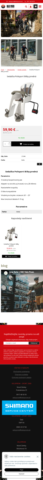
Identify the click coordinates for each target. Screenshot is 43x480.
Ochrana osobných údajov (21, 377)
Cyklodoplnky (11, 70)
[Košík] (36, 6)
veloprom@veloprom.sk (15, 1)
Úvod (2, 70)
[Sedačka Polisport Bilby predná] (21, 102)
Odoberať (34, 343)
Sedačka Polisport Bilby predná (11, 245)
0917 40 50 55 (31, 1)
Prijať (21, 470)
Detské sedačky (22, 70)
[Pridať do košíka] (11, 256)
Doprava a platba (21, 374)
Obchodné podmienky (21, 371)
